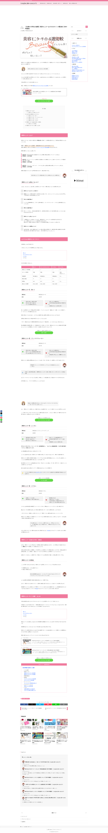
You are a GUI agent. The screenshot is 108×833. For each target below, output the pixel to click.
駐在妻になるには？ (75, 76)
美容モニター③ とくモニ (33, 118)
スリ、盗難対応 (74, 68)
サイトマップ (24, 816)
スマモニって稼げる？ (76, 45)
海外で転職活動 (74, 60)
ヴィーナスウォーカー (27, 254)
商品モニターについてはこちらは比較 (40, 85)
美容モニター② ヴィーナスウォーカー (36, 117)
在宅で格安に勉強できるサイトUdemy (78, 58)
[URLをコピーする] (64, 704)
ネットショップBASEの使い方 (30, 683)
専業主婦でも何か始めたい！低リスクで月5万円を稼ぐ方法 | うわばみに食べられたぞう (43, 762)
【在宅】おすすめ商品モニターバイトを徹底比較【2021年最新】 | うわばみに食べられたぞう (44, 784)
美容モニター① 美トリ (33, 115)
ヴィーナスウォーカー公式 (44, 101)
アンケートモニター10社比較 (30, 678)
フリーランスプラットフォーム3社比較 (79, 46)
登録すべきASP (74, 51)
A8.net (48, 530)
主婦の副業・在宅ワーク (25, 698)
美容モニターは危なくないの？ (34, 112)
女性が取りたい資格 (75, 57)
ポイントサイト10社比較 (29, 680)
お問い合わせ (50, 829)
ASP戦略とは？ (74, 53)
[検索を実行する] (87, 27)
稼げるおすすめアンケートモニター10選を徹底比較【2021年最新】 (46, 650)
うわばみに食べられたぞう (28, 3)
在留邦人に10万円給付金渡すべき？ (78, 70)
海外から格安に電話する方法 (77, 67)
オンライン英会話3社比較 (76, 59)
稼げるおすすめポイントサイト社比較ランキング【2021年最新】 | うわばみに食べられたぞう (44, 777)
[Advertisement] (54, 14)
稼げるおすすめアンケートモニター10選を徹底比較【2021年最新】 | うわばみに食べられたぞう (44, 769)
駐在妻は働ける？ (75, 77)
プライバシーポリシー (26, 819)
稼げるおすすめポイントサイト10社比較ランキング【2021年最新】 (46, 640)
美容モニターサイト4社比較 (29, 673)
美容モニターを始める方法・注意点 (34, 122)
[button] (24, 704)
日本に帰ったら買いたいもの (77, 71)
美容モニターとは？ (31, 110)
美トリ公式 (44, 332)
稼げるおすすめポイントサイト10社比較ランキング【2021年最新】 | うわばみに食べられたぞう (44, 791)
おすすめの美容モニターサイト (33, 114)
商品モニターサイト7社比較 (29, 674)
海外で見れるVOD (75, 66)
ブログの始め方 (74, 50)
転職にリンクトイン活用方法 (77, 62)
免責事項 (23, 821)
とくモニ (25, 256)
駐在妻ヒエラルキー (75, 75)
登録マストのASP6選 (28, 686)
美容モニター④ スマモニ (33, 120)
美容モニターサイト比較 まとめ (33, 125)
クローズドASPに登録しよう (30, 690)
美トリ (24, 253)
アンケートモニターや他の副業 (42, 147)
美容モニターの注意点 (32, 123)
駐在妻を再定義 (74, 79)
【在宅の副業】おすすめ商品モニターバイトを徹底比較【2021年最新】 (46, 91)
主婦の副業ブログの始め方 (29, 689)
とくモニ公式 (44, 480)
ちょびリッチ (38, 472)
